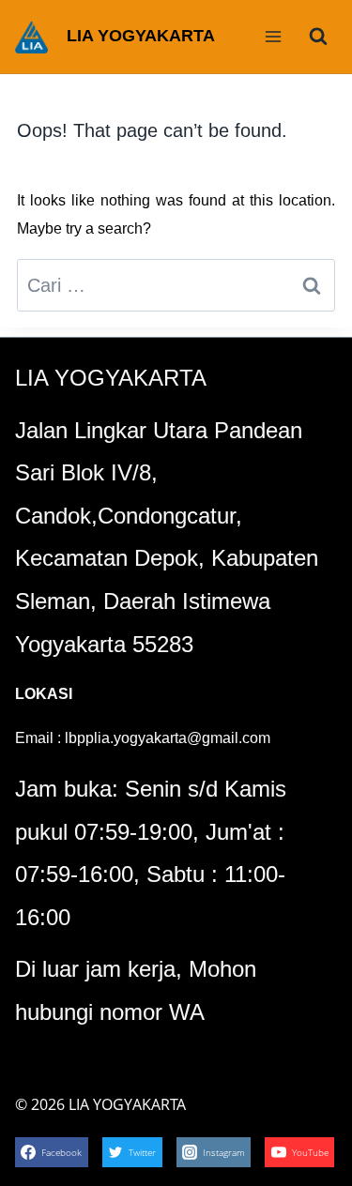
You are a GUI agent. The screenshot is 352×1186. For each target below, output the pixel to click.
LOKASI (43, 694)
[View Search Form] (318, 36)
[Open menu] (272, 36)
